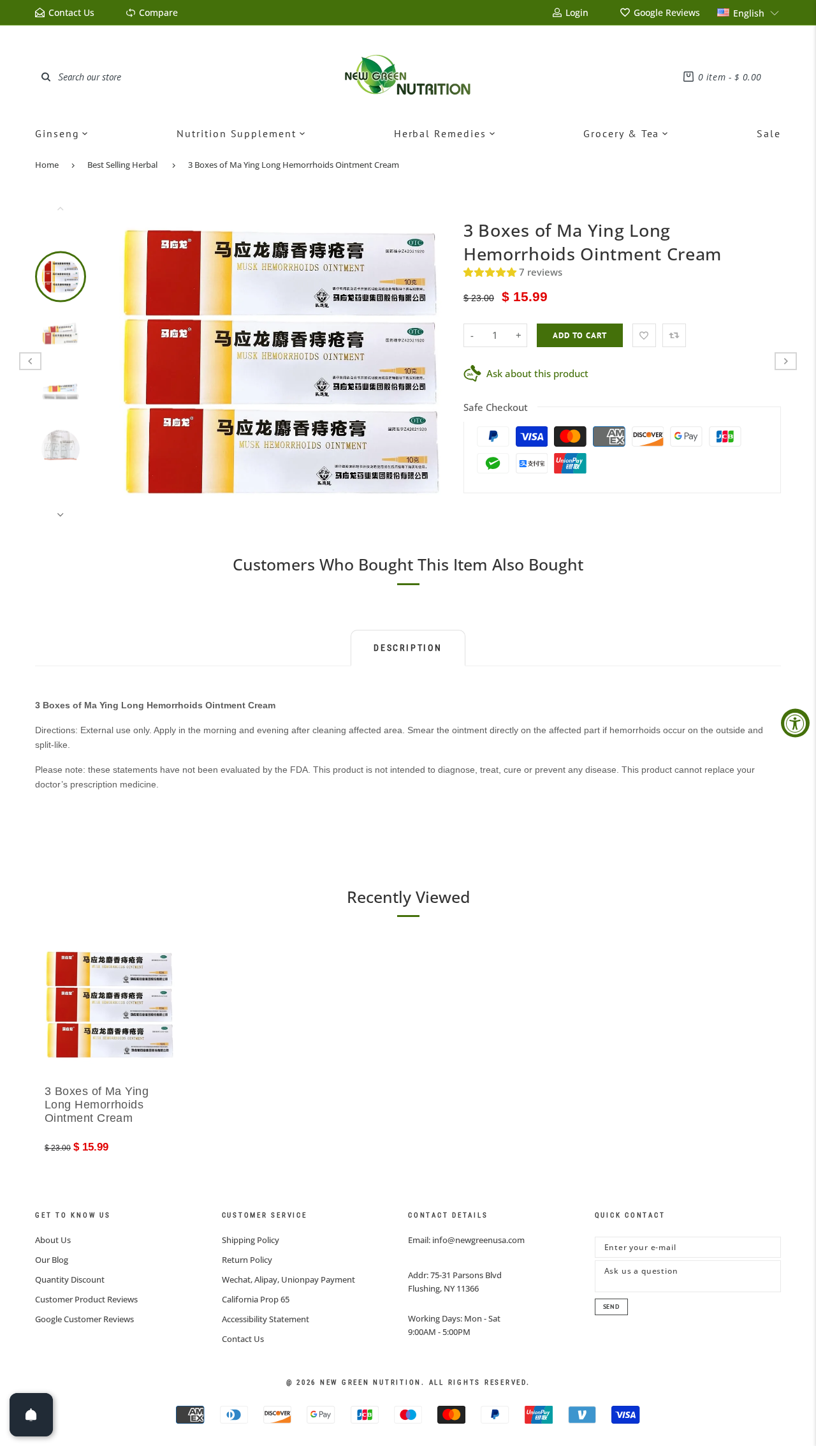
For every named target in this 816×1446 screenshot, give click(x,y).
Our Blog (51, 1259)
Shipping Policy (250, 1240)
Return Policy (247, 1259)
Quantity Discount (70, 1279)
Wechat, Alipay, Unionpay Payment (288, 1279)
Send (611, 1306)
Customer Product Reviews (86, 1299)
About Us (53, 1240)
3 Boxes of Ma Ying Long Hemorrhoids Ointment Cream (293, 164)
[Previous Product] (30, 361)
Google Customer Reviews (84, 1319)
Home (47, 164)
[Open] (31, 1414)
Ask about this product (537, 373)
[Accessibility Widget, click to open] (795, 723)
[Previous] (137, 361)
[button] (748, 12)
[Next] (425, 361)
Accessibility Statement (265, 1319)
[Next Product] (786, 361)
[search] (46, 76)
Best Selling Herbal (122, 164)
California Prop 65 (255, 1299)
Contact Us (243, 1339)
